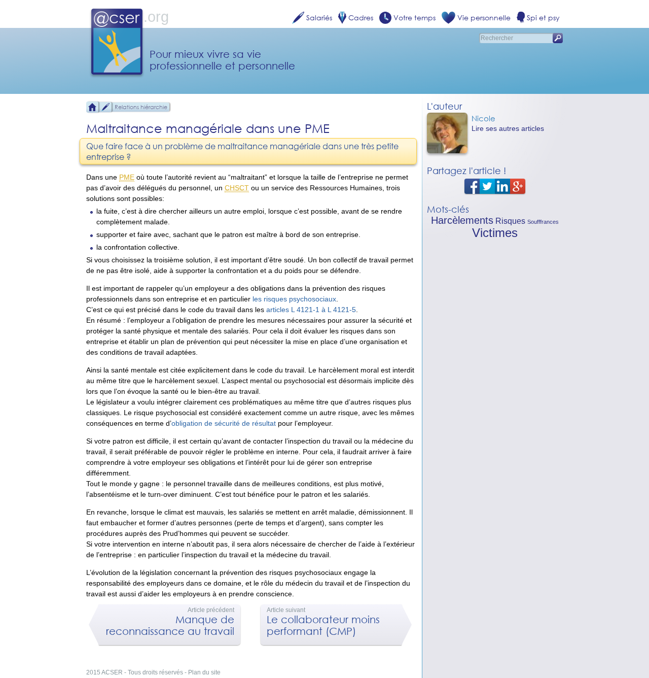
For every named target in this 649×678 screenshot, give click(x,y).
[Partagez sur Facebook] (472, 186)
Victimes (495, 233)
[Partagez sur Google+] (517, 186)
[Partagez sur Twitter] (487, 186)
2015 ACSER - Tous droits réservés (134, 672)
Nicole (483, 118)
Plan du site (204, 672)
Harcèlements (462, 220)
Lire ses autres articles (508, 128)
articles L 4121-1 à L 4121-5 (311, 310)
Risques (510, 220)
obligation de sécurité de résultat (223, 423)
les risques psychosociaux (294, 299)
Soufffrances (543, 222)
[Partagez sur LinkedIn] (502, 186)
